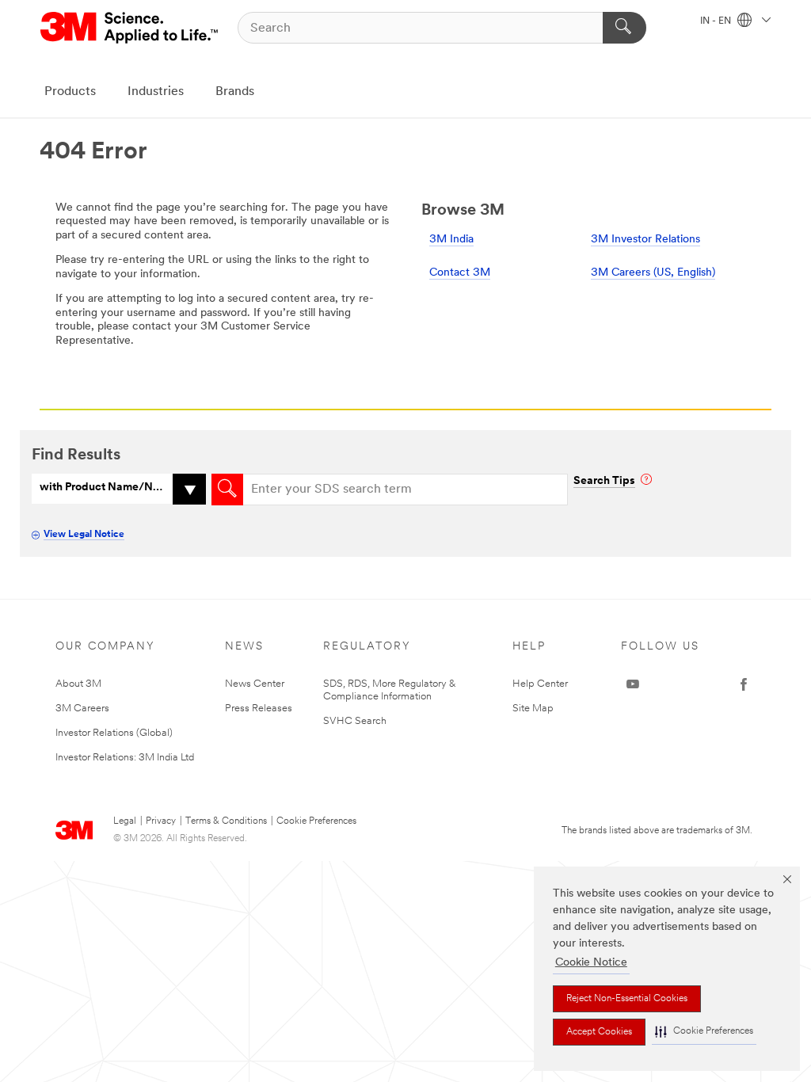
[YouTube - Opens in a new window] (633, 684)
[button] (704, 1032)
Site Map (533, 708)
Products (70, 92)
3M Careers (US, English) (653, 273)
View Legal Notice (84, 534)
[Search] (624, 28)
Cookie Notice (591, 963)
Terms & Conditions (226, 821)
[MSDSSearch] (227, 489)
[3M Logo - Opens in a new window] (130, 28)
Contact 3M (459, 273)
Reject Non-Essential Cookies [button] (626, 999)
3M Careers (82, 708)
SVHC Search (354, 721)
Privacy (161, 821)
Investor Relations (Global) (114, 733)
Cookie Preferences (316, 821)
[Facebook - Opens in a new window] (744, 684)
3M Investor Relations (645, 240)
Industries (156, 92)
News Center (254, 684)
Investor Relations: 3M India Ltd (124, 757)
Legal (124, 821)
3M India (451, 240)
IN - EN (716, 21)
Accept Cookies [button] (599, 1032)
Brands (234, 92)
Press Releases (258, 708)
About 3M (78, 684)
